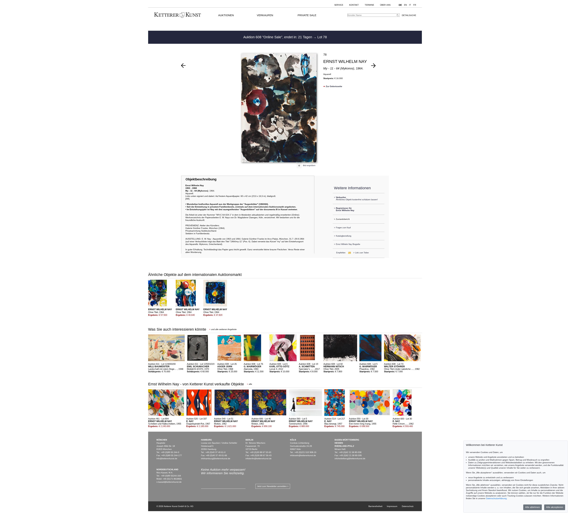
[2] (373, 65)
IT (410, 5)
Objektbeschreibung (201, 179)
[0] (183, 65)
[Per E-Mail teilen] (348, 253)
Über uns (385, 5)
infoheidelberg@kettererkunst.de (350, 458)
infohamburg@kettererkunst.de (215, 458)
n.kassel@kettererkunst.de (169, 482)
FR (414, 5)
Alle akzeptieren (554, 507)
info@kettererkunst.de (166, 458)
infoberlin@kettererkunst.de (258, 458)
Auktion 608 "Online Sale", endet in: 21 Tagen (278, 37)
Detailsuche (409, 15)
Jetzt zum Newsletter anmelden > (272, 486)
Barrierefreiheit (375, 506)
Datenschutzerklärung (496, 498)
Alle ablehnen (532, 507)
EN (405, 5)
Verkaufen (265, 15)
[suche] (397, 15)
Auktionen (226, 15)
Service (338, 5)
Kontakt (354, 5)
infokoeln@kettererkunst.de (303, 455)
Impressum (392, 506)
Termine (369, 5)
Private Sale (307, 15)
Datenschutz (408, 506)
